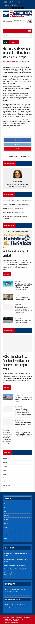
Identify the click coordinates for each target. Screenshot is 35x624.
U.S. (5, 512)
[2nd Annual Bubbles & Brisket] (17, 245)
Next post (24, 156)
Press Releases (6, 486)
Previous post (12, 156)
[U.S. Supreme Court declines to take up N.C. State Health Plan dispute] (8, 399)
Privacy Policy (19, 617)
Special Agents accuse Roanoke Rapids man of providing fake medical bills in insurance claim (23, 310)
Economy (5, 466)
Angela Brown (13, 61)
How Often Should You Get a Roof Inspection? (13, 212)
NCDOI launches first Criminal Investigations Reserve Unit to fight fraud (16, 362)
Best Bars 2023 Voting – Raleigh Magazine (13, 208)
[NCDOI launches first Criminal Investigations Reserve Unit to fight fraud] (17, 350)
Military (4, 482)
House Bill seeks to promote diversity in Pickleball (23, 321)
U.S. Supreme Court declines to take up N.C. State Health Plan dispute (23, 399)
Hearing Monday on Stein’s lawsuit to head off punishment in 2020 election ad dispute (23, 434)
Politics (4, 470)
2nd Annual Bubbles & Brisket (15, 253)
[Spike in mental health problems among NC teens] (8, 299)
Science (4, 474)
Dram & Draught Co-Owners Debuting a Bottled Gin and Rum (17, 201)
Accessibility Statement (18, 619)
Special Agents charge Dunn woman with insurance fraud (23, 423)
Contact (18, 2)
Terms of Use (6, 617)
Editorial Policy (7, 619)
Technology (7, 535)
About (11, 2)
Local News (7, 508)
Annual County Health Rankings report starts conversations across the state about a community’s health (23, 286)
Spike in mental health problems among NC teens (22, 298)
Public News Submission (10, 5)
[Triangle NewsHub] (17, 14)
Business (5, 462)
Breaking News (6, 459)
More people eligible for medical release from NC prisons (16, 205)
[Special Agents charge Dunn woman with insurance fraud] (8, 424)
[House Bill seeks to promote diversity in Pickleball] (8, 322)
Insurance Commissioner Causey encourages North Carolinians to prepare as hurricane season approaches (23, 412)
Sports (6, 531)
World (4, 478)
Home (5, 2)
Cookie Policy (27, 617)
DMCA (12, 617)
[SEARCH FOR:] (17, 35)
